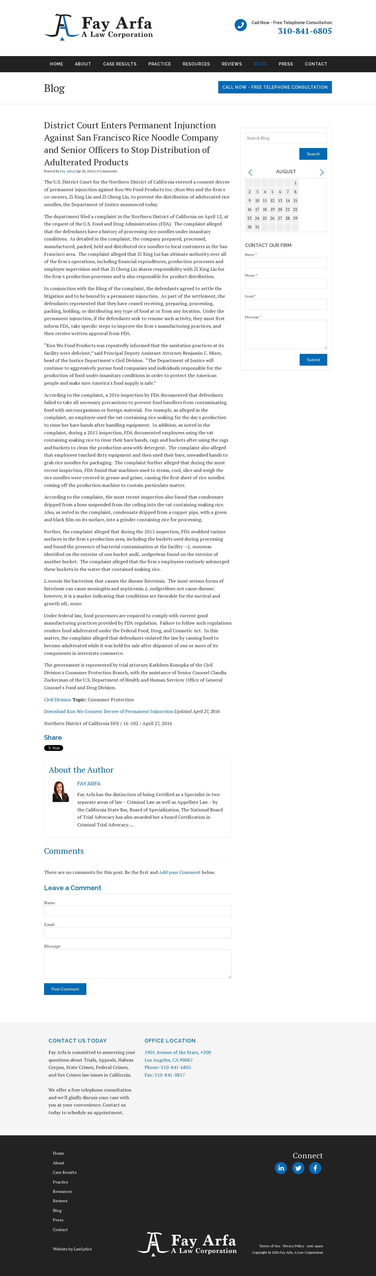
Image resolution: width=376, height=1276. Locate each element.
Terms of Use (270, 1246)
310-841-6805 (305, 30)
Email (49, 924)
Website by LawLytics (72, 1249)
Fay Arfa (66, 171)
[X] (298, 1168)
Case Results (120, 64)
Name (49, 902)
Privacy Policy (293, 1246)
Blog (260, 64)
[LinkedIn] (281, 1168)
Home (56, 64)
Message (52, 946)
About (83, 64)
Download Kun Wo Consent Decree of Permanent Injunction (108, 711)
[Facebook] (315, 1168)
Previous (37, 66)
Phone (251, 275)
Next (339, 66)
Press (286, 64)
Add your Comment (180, 872)
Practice (159, 64)
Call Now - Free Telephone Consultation (275, 87)
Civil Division (57, 699)
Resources (196, 64)
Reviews (232, 64)
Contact (316, 64)
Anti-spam (315, 1246)
